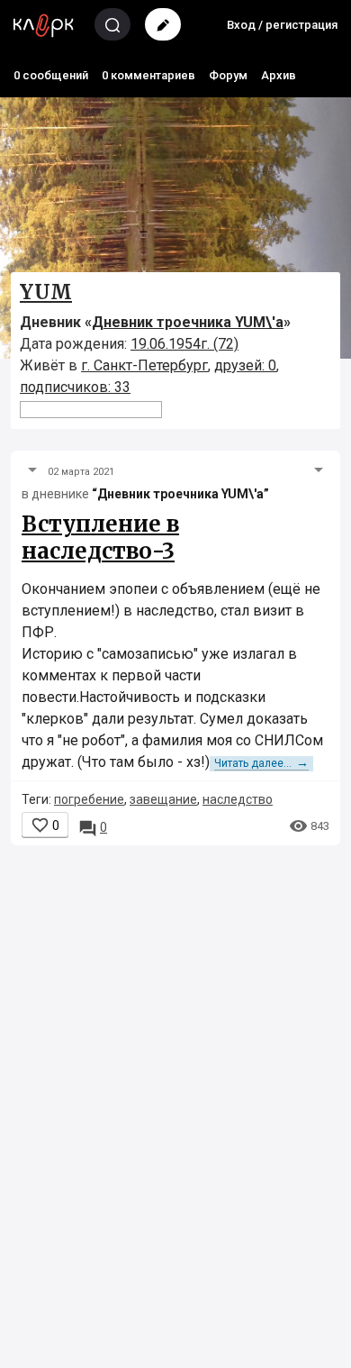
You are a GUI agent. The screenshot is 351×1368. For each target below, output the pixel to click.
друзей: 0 (245, 365)
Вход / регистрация (282, 25)
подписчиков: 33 (75, 387)
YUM (46, 292)
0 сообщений (51, 75)
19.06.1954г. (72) (184, 343)
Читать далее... (261, 763)
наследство (237, 799)
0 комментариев (148, 75)
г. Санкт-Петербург (144, 365)
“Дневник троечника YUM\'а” (180, 494)
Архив (278, 75)
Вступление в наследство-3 (100, 537)
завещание (163, 799)
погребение (89, 799)
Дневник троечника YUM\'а (188, 322)
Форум (228, 75)
